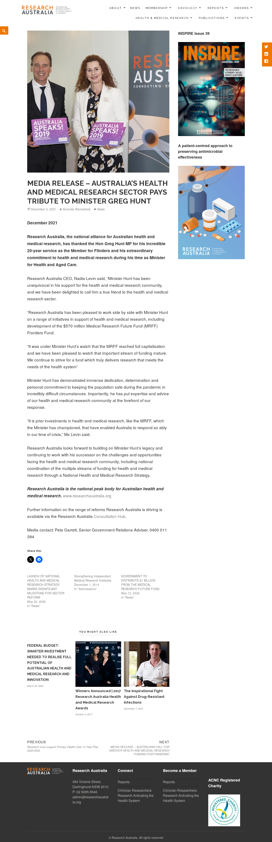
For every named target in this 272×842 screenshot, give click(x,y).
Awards (241, 8)
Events (242, 18)
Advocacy (187, 8)
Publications (212, 18)
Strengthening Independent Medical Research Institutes (92, 578)
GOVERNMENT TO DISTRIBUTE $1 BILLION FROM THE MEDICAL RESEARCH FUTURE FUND (140, 582)
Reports (216, 8)
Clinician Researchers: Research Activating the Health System (136, 795)
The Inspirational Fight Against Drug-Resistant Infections (144, 696)
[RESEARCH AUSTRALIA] (46, 8)
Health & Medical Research (162, 18)
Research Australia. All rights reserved (137, 837)
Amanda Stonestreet (77, 209)
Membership (157, 8)
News (135, 8)
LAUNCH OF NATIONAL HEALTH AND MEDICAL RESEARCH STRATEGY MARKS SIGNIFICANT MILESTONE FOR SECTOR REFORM (45, 586)
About (115, 8)
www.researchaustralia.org (87, 495)
